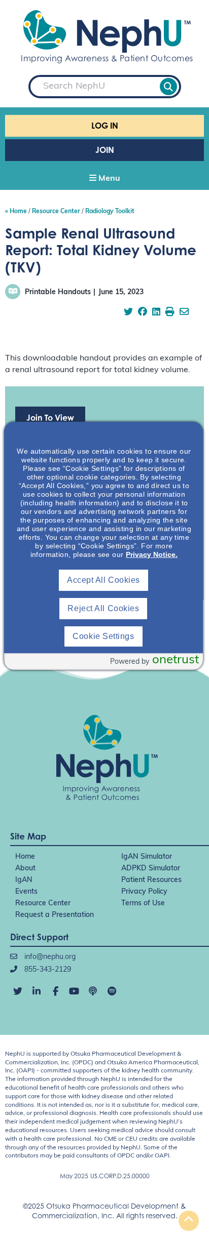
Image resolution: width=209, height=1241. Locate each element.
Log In (104, 126)
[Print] (170, 312)
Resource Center (43, 903)
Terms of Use (143, 903)
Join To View (50, 418)
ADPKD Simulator (150, 868)
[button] (104, 179)
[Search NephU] (168, 86)
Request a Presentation (54, 915)
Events (26, 892)
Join (104, 150)
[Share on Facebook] (142, 312)
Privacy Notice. (152, 554)
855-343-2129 (46, 970)
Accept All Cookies (103, 580)
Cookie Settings (103, 636)
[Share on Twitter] (128, 312)
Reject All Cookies (103, 608)
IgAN (23, 880)
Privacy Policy (144, 892)
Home (25, 857)
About (25, 868)
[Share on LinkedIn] (156, 312)
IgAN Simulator (146, 857)
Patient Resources (151, 880)
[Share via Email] (184, 312)
